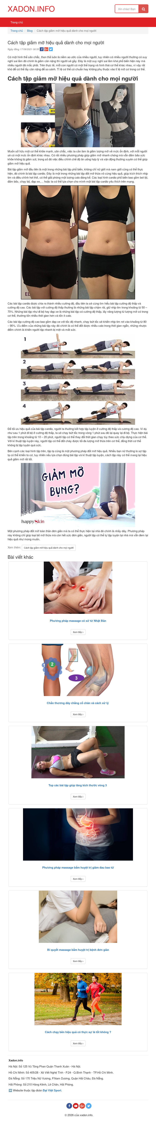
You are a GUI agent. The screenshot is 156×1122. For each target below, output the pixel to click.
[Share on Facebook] (42, 49)
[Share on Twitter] (51, 49)
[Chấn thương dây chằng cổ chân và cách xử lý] (78, 670)
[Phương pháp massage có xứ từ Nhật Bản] (78, 588)
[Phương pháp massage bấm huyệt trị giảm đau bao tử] (78, 834)
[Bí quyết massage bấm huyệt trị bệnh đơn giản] (78, 917)
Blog (30, 30)
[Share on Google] (46, 49)
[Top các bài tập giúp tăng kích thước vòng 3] (78, 752)
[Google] (82, 1106)
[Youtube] (76, 1106)
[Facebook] (69, 1106)
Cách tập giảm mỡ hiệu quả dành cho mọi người (49, 547)
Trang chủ (16, 22)
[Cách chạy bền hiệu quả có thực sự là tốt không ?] (78, 999)
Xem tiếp (78, 632)
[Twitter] (89, 1106)
